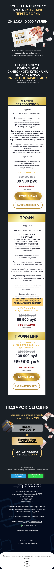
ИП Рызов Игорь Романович (27, 531)
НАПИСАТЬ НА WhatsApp (36, 475)
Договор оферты (27, 502)
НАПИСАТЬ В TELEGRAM (19, 475)
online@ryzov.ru (36, 522)
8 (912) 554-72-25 (30, 525)
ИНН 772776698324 (27, 541)
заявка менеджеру (28, 205)
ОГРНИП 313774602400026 (27, 543)
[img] (21, 525)
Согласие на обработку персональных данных (27, 516)
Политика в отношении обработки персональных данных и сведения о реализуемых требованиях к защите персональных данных (27, 509)
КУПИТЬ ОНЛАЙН (28, 196)
